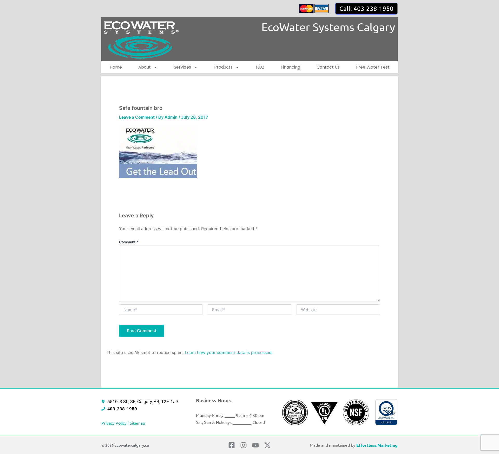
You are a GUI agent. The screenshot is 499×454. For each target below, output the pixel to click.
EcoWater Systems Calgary (328, 27)
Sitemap (137, 422)
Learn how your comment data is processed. (229, 352)
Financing (290, 67)
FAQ (260, 67)
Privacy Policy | (115, 422)
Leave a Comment (137, 117)
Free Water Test (373, 67)
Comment (128, 242)
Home (116, 67)
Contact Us (328, 67)
